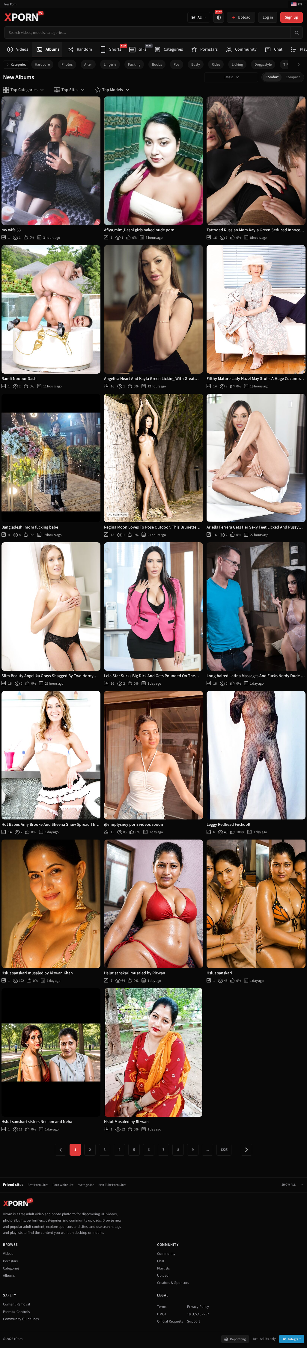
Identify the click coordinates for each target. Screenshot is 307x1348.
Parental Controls (16, 1311)
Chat (160, 1261)
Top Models (112, 90)
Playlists (163, 1268)
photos (67, 64)
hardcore (42, 64)
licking (237, 64)
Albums (9, 1275)
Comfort (272, 77)
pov (177, 64)
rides (216, 64)
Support (193, 1321)
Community (166, 1253)
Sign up (291, 17)
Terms (161, 1306)
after (88, 64)
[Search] (297, 32)
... (207, 1149)
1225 (224, 1149)
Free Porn (10, 4)
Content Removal (16, 1304)
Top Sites (69, 90)
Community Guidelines (21, 1319)
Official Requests (170, 1321)
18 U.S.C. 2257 (198, 1314)
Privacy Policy (198, 1306)
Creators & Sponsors (173, 1282)
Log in (268, 17)
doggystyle (263, 64)
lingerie (110, 64)
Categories (18, 64)
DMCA (161, 1314)
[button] (300, 64)
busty (195, 64)
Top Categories (23, 90)
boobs (157, 64)
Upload (162, 1275)
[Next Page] (246, 1150)
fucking (134, 64)
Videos (8, 1253)
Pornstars (10, 1261)
